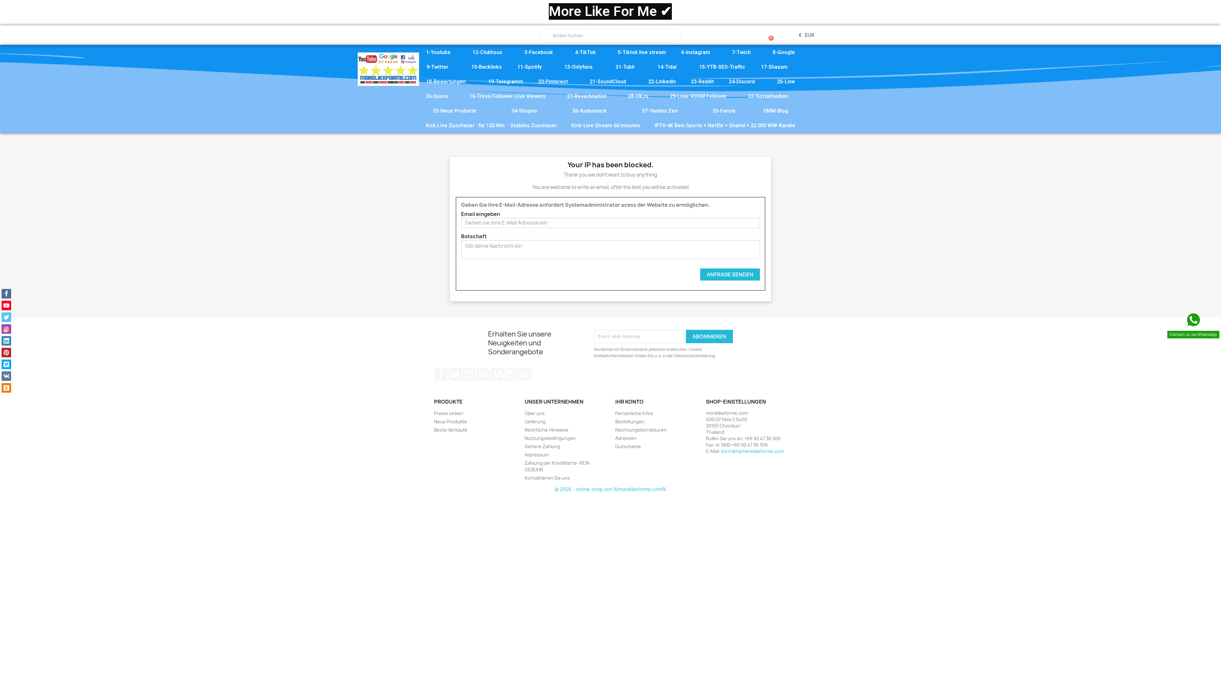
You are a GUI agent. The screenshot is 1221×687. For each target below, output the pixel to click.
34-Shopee (524, 111)
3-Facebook (538, 52)
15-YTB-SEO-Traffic (722, 67)
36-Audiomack (589, 111)
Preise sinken (448, 413)
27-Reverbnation (587, 96)
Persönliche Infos (634, 413)
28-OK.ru (638, 96)
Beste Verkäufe (450, 430)
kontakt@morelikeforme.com (752, 451)
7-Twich (741, 52)
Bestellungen (630, 422)
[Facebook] (6, 294)
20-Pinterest (553, 82)
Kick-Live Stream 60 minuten (605, 125)
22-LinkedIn (662, 82)
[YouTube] (6, 305)
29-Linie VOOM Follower (698, 96)
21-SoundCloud (608, 82)
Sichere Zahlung (542, 446)
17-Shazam (774, 67)
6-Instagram (695, 52)
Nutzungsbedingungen (550, 438)
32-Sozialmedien (768, 96)
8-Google (784, 52)
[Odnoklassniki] (6, 388)
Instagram (511, 374)
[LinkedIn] (6, 341)
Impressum (537, 455)
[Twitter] (6, 317)
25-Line (786, 82)
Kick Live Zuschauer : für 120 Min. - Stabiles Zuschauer (491, 125)
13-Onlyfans (578, 67)
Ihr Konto (629, 401)
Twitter (455, 374)
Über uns (535, 413)
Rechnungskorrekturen (641, 430)
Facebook (441, 374)
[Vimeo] (6, 364)
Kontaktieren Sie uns (547, 478)
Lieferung (535, 422)
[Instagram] (6, 329)
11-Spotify (529, 67)
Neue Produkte (450, 422)
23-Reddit (702, 82)
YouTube (469, 374)
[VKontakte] (6, 376)
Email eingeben (480, 214)
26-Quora (437, 96)
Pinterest (483, 374)
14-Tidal (667, 67)
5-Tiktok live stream (642, 52)
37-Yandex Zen (660, 111)
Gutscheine (628, 446)
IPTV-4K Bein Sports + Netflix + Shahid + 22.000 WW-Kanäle (725, 125)
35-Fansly (724, 111)
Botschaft (474, 236)
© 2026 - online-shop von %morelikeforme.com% (610, 489)
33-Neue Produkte (454, 111)
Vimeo (497, 374)
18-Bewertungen (446, 82)
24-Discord (742, 82)
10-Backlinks (486, 67)
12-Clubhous (487, 52)
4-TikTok (585, 52)
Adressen (626, 438)
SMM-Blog (775, 111)
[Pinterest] (6, 352)
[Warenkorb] (768, 35)
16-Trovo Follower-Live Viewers (507, 96)
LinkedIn (525, 374)
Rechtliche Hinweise (547, 430)
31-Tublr (625, 67)
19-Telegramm (505, 82)
